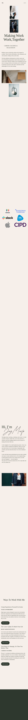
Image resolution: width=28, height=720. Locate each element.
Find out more (5, 622)
